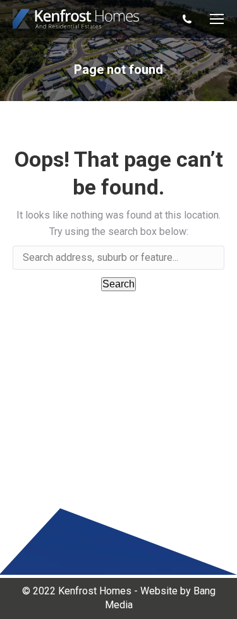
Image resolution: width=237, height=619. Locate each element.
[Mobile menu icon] (216, 19)
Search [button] (118, 284)
